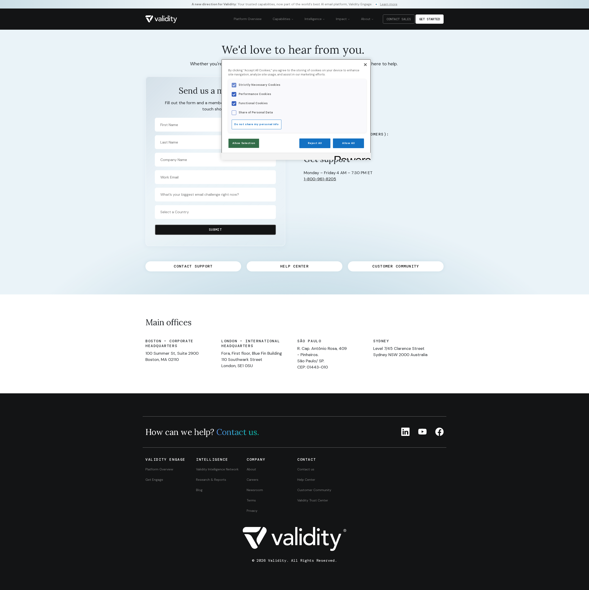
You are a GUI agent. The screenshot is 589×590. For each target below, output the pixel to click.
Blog (199, 490)
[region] (296, 109)
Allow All (348, 143)
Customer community (395, 266)
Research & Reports (211, 480)
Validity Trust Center (312, 500)
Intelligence (314, 19)
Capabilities (282, 19)
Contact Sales (399, 19)
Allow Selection (243, 143)
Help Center (306, 480)
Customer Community (314, 490)
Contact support (193, 266)
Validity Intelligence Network (217, 469)
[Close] (365, 65)
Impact (342, 19)
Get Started (429, 19)
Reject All (315, 143)
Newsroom (255, 490)
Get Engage (154, 480)
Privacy (252, 511)
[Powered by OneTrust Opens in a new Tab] (351, 157)
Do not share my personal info (256, 124)
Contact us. (237, 432)
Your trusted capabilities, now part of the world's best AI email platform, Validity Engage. (294, 4)
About (366, 19)
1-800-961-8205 (320, 179)
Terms (251, 500)
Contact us (305, 469)
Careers (252, 480)
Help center (294, 266)
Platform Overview (248, 19)
